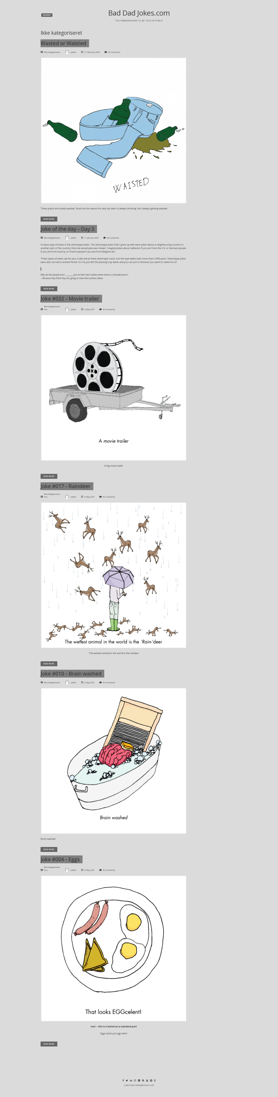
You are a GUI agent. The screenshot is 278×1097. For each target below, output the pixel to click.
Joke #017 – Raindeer (65, 486)
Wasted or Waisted (63, 43)
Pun (45, 309)
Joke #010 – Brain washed (71, 673)
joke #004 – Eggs (60, 859)
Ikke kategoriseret (52, 52)
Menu (48, 15)
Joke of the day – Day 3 (67, 228)
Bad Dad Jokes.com (139, 13)
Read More (49, 219)
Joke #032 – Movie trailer (70, 298)
